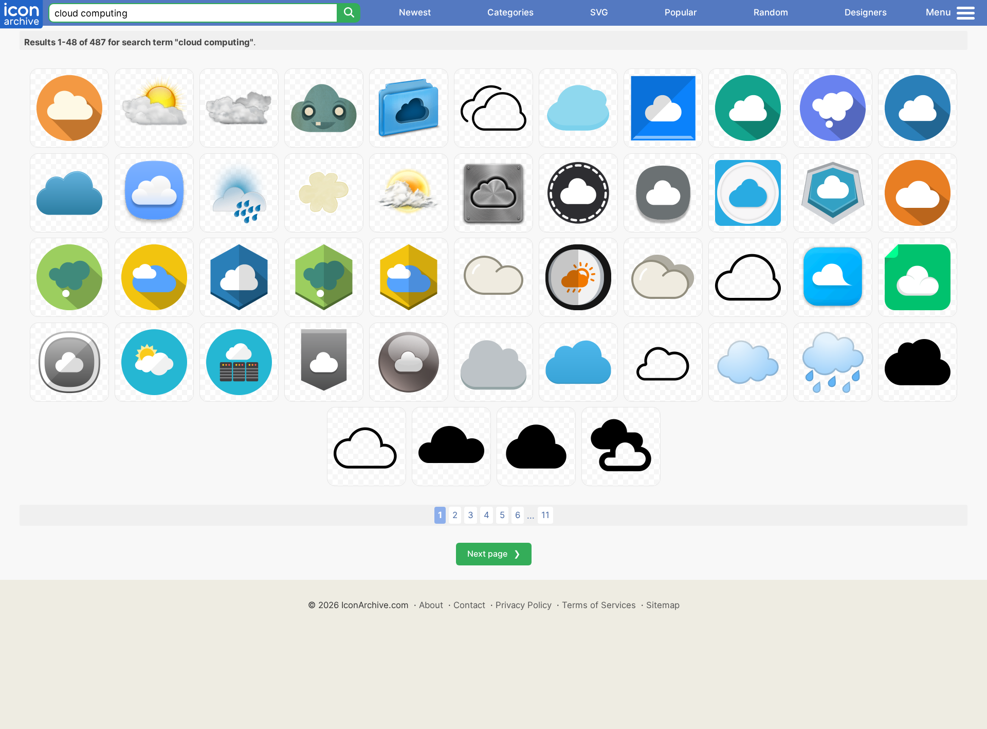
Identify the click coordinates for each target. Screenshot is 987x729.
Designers (866, 12)
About (431, 605)
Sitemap (663, 605)
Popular (681, 12)
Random (771, 12)
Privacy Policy (524, 605)
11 (545, 515)
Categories (510, 12)
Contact (469, 605)
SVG (599, 12)
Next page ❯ (493, 553)
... (531, 515)
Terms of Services (599, 605)
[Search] (348, 13)
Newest (415, 12)
